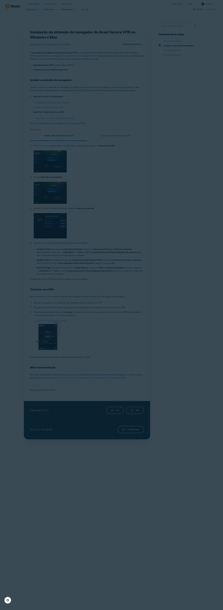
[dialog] (111, 305)
